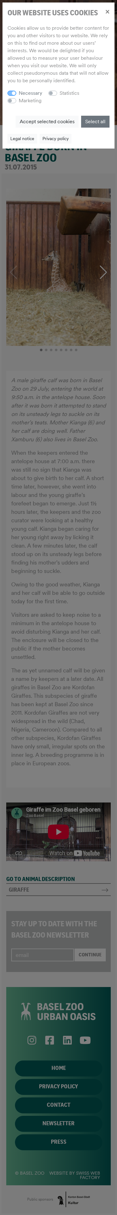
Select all (95, 121)
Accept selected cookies (47, 121)
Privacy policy (55, 138)
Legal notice (22, 138)
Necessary (30, 93)
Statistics (69, 93)
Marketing (30, 101)
